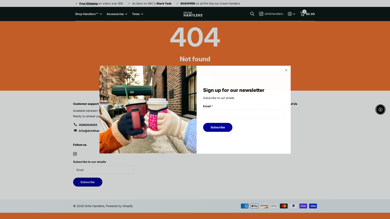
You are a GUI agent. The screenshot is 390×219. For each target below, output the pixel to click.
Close (286, 70)
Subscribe (218, 127)
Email (208, 106)
